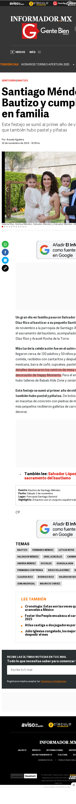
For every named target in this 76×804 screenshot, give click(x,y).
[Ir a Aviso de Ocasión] (32, 722)
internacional (54, 750)
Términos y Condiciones (53, 681)
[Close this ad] (73, 784)
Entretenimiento (42, 755)
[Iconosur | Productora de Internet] (17, 775)
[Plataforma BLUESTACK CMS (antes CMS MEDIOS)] (30, 775)
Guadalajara (65, 564)
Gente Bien (9, 81)
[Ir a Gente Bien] (57, 2)
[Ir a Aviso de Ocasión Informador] (17, 2)
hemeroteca (45, 760)
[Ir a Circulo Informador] (36, 2)
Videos (20, 52)
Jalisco (22, 750)
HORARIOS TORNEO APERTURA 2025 (45, 64)
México (36, 750)
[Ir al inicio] (41, 18)
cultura (62, 755)
